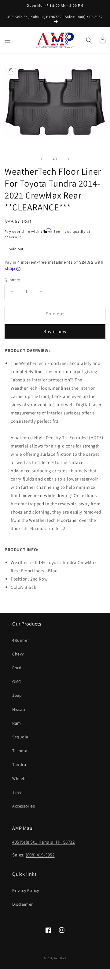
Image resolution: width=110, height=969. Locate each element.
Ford (16, 667)
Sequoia (20, 737)
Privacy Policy (25, 890)
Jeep (17, 695)
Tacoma (20, 750)
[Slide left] (41, 158)
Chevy (18, 654)
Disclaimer (22, 904)
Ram (16, 723)
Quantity (12, 279)
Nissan (18, 709)
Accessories (23, 806)
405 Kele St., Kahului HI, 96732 (43, 842)
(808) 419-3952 (40, 855)
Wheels (19, 778)
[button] (7, 40)
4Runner (20, 640)
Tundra (19, 764)
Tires (17, 792)
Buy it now (55, 331)
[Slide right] (68, 158)
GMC (16, 681)
